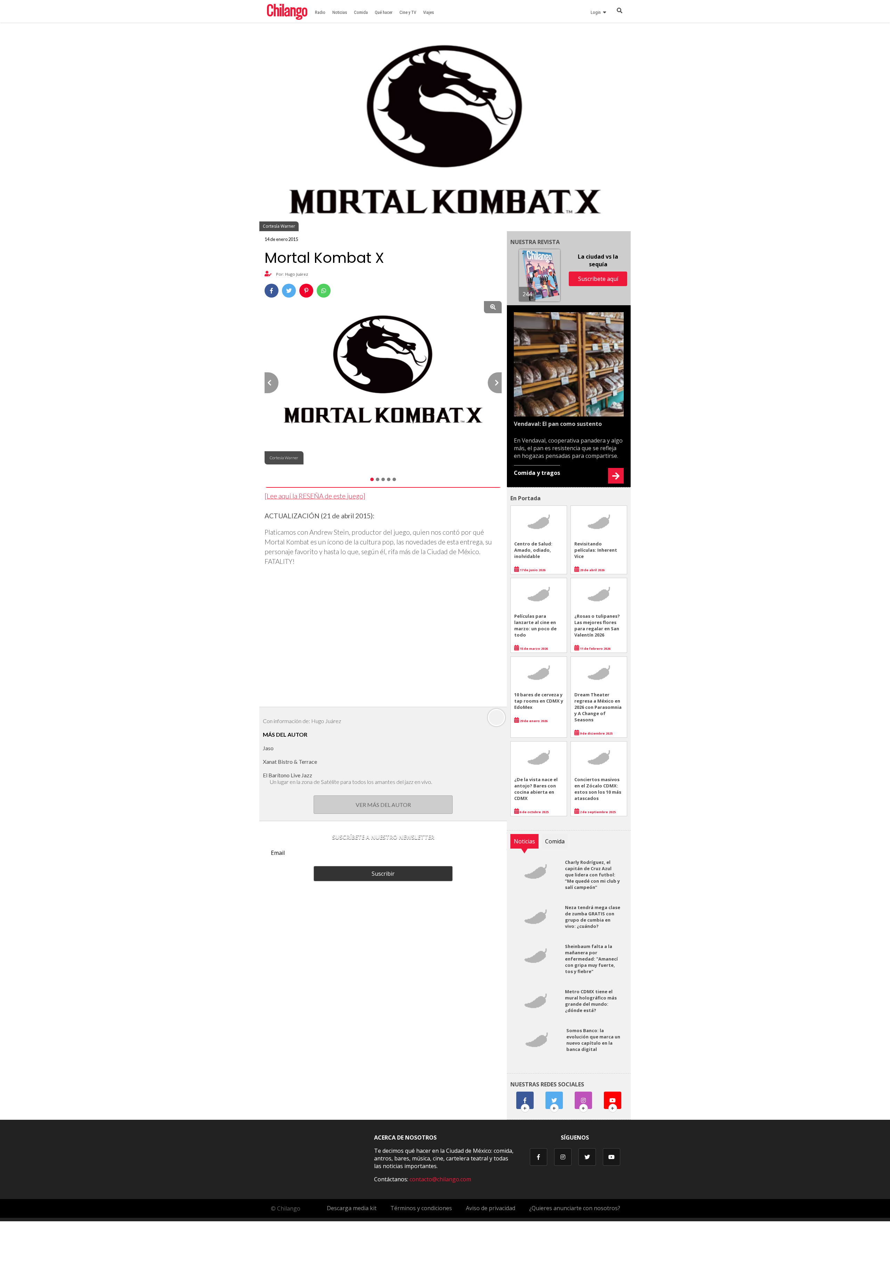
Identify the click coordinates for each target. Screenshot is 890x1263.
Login (597, 12)
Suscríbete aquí (598, 279)
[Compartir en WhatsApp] (324, 291)
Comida (361, 12)
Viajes (428, 12)
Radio (320, 12)
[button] (271, 382)
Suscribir (383, 873)
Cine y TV (407, 12)
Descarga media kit (352, 1208)
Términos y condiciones (421, 1208)
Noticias (339, 12)
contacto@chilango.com (440, 1179)
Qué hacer (384, 12)
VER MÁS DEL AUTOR (383, 804)
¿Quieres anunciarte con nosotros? (574, 1208)
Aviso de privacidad (490, 1208)
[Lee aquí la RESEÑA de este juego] (315, 496)
